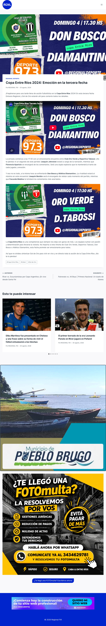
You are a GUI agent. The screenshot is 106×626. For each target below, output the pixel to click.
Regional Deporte (12, 78)
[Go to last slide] (5, 325)
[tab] (48, 353)
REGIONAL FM (13, 87)
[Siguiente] (100, 325)
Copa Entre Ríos (12, 262)
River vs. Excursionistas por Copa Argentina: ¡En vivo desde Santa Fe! (24, 276)
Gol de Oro (32, 262)
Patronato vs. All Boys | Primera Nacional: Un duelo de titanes (81, 276)
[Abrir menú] (102, 4)
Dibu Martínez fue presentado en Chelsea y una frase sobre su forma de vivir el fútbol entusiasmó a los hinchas (27, 338)
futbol (23, 262)
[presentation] (26, 314)
